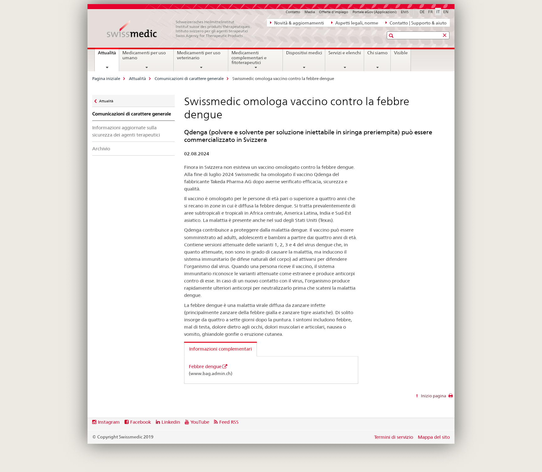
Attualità (108, 55)
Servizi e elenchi (344, 52)
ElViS (405, 12)
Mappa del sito (434, 437)
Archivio (101, 149)
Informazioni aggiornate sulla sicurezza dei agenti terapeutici (126, 131)
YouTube (199, 422)
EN (446, 11)
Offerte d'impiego (333, 12)
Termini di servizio (393, 437)
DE (422, 11)
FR (430, 11)
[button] (392, 36)
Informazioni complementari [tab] (220, 349)
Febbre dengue (205, 366)
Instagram (109, 422)
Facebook (140, 422)
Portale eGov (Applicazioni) (375, 12)
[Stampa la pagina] (451, 397)
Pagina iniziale (106, 78)
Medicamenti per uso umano (144, 55)
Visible (401, 52)
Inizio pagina (433, 395)
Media (310, 12)
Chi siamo (377, 52)
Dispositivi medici (304, 52)
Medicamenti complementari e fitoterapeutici (249, 57)
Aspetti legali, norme (356, 22)
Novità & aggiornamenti (298, 22)
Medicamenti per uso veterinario (199, 55)
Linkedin (171, 422)
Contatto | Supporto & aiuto (418, 22)
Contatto (293, 12)
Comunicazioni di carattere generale (189, 78)
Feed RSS (229, 422)
